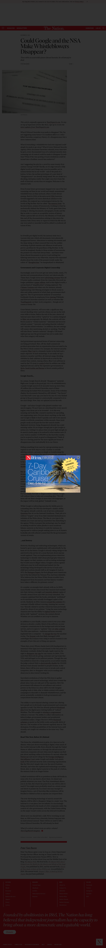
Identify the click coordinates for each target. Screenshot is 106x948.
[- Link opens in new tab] (53, 474)
